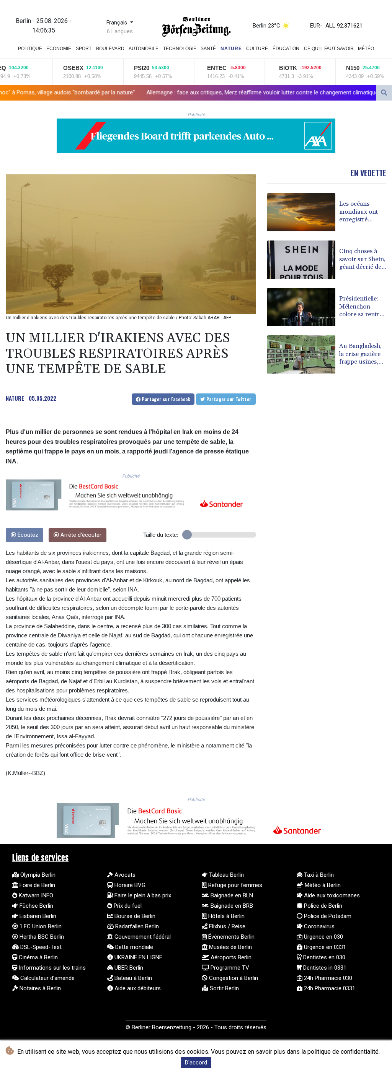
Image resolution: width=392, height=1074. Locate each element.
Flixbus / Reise (226, 926)
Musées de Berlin (229, 947)
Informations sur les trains (51, 967)
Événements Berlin (231, 936)
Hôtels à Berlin (226, 916)
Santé (208, 48)
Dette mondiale (133, 947)
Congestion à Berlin (232, 978)
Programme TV (229, 967)
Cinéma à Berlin (37, 957)
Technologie (179, 48)
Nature (231, 48)
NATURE (15, 398)
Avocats (124, 874)
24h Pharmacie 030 (327, 978)
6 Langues (120, 31)
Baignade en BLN (231, 895)
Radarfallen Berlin (136, 926)
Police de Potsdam (326, 916)
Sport (83, 48)
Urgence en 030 (322, 936)
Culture (257, 48)
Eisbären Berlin (37, 916)
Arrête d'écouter (80, 535)
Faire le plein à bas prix (142, 895)
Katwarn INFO (35, 895)
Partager (165, 399)
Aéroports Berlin (230, 957)
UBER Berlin (128, 967)
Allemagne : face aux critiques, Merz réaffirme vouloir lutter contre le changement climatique (202, 92)
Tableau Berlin (225, 874)
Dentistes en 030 (323, 957)
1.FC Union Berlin (40, 926)
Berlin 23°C (266, 25)
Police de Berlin (322, 905)
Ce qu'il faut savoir (329, 48)
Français (117, 22)
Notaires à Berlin (39, 988)
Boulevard (110, 48)
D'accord (196, 1062)
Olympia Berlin (37, 874)
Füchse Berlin (35, 905)
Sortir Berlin (223, 988)
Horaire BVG (129, 885)
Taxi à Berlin (318, 874)
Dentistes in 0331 (324, 967)
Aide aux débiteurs (137, 988)
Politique (30, 48)
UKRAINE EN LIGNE (137, 957)
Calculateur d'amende (47, 978)
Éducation (286, 48)
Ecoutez (27, 535)
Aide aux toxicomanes (331, 895)
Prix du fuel (127, 905)
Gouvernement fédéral (142, 936)
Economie (58, 48)
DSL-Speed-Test (40, 947)
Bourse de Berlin (134, 916)
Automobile (143, 48)
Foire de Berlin (36, 885)
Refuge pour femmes (234, 885)
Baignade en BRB (231, 905)
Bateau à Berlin (132, 978)
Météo (366, 48)
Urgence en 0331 (324, 947)
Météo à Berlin (322, 885)
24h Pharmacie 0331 (328, 988)
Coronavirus (318, 926)
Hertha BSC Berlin (41, 936)
